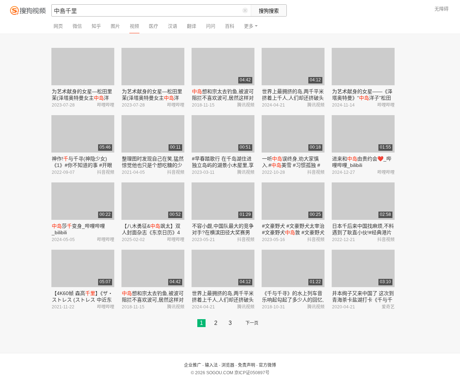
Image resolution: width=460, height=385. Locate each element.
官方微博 (267, 365)
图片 (115, 26)
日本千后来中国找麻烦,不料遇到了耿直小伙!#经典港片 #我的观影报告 (363, 232)
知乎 (96, 26)
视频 (134, 26)
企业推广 (192, 365)
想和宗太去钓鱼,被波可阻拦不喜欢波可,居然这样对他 (223, 98)
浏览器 (227, 365)
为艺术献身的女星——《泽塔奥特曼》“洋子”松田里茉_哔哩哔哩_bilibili (362, 98)
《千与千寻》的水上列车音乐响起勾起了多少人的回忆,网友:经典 (293, 299)
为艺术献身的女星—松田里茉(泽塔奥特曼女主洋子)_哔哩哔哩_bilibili (82, 98)
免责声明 (246, 365)
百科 (229, 26)
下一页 (251, 323)
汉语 (172, 26)
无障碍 (441, 9)
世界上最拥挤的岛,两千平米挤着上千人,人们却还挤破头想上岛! (293, 98)
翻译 (191, 26)
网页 (58, 26)
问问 (210, 26)
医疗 (153, 26)
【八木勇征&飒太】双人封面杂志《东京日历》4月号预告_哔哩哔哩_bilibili (151, 232)
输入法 (211, 365)
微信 (77, 26)
